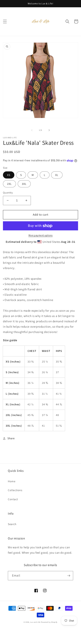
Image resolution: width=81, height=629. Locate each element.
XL (56, 175)
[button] (5, 21)
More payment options (41, 235)
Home (11, 481)
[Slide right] (49, 130)
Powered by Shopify (49, 622)
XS (8, 175)
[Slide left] (32, 130)
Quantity (8, 192)
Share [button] (11, 438)
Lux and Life (35, 622)
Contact (13, 499)
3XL (24, 184)
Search (12, 524)
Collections (15, 490)
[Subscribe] (68, 575)
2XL (9, 184)
